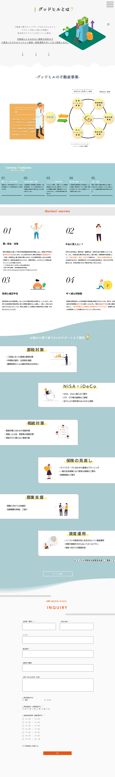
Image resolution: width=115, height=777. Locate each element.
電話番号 (26, 649)
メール (25, 635)
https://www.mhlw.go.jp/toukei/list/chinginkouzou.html (20, 270)
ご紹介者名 (64, 621)
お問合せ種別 (27, 663)
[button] (110, 4)
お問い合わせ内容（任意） (32, 677)
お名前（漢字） (28, 621)
